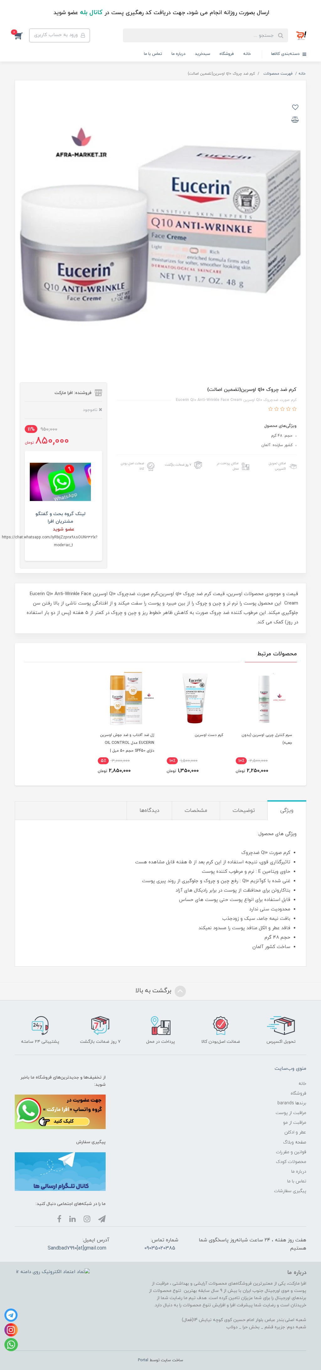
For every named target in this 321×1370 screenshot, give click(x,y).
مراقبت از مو (294, 1123)
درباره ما (178, 54)
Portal (143, 1360)
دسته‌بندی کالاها (286, 54)
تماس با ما (153, 54)
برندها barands (291, 1103)
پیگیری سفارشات (290, 1191)
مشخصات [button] (196, 810)
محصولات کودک (291, 1162)
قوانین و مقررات (291, 1152)
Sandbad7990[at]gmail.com (77, 1248)
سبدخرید (202, 54)
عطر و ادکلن (295, 1132)
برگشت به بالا (154, 990)
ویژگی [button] (286, 810)
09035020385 (159, 1248)
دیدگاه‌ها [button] (149, 810)
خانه (247, 54)
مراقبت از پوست (291, 1113)
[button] (22, 35)
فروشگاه (226, 54)
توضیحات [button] (244, 810)
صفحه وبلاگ (294, 1142)
